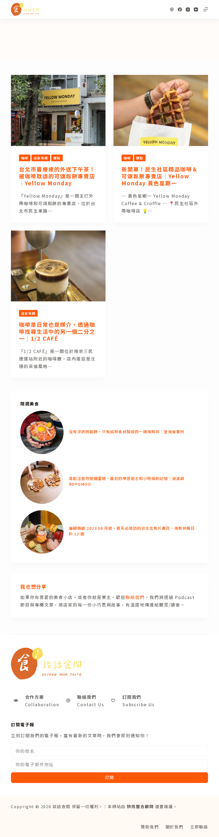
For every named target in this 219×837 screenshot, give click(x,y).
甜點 (57, 158)
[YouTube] (196, 9)
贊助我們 (150, 827)
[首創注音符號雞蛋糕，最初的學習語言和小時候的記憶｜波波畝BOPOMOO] (42, 482)
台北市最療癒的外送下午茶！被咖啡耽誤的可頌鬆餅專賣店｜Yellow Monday (57, 176)
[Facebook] (180, 9)
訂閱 (109, 777)
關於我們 (174, 827)
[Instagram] (188, 9)
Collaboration (42, 704)
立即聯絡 (199, 827)
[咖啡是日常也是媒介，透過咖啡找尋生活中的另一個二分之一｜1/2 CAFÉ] (58, 266)
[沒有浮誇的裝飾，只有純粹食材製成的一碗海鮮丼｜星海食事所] (42, 432)
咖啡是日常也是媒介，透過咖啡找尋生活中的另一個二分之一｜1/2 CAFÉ (57, 331)
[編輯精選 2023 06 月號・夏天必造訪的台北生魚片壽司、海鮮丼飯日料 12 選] (42, 532)
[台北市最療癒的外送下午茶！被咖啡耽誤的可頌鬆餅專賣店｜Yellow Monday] (58, 110)
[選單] (205, 9)
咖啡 (24, 158)
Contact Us (90, 704)
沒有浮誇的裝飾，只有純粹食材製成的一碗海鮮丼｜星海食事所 (126, 431)
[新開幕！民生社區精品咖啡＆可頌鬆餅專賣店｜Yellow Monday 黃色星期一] (161, 110)
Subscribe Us (138, 704)
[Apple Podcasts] (172, 9)
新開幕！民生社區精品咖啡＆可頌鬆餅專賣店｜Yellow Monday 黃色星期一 (160, 176)
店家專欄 (41, 158)
